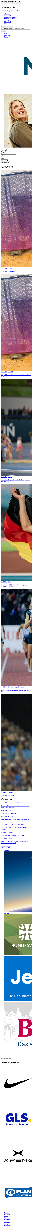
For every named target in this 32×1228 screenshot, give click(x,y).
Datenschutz (7, 1216)
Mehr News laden (6, 846)
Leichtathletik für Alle (10, 18)
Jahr (2, 155)
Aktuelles (7, 14)
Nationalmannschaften (10, 17)
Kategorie (3, 152)
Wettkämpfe (7, 15)
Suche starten (5, 162)
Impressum (7, 1214)
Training (6, 20)
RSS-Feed (7, 1219)
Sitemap (6, 1218)
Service (6, 23)
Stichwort (3, 150)
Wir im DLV (7, 22)
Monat (2, 158)
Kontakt (6, 1213)
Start (5, 33)
